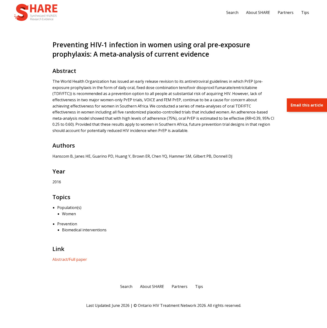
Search (232, 12)
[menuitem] (232, 12)
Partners (285, 12)
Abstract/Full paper (69, 259)
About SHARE (258, 12)
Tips (305, 12)
